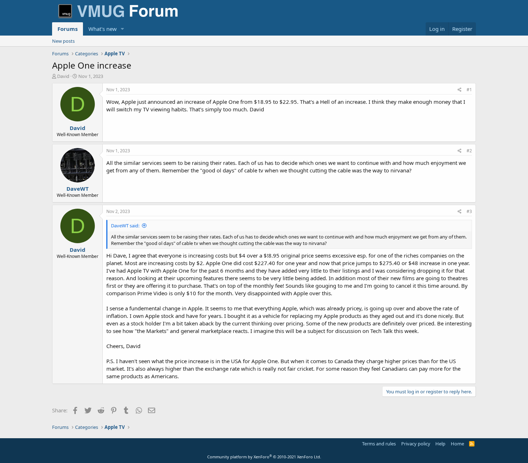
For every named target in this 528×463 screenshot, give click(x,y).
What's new (102, 28)
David (63, 76)
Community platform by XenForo (264, 456)
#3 (469, 211)
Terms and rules (379, 443)
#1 (469, 90)
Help (440, 443)
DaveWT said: (125, 225)
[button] (122, 29)
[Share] (459, 90)
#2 (469, 151)
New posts (63, 41)
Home (457, 443)
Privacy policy (415, 443)
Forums (67, 28)
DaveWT (77, 188)
